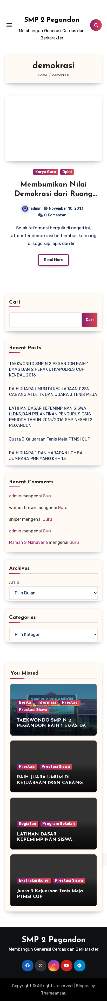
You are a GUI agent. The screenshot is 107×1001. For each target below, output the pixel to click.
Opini (67, 172)
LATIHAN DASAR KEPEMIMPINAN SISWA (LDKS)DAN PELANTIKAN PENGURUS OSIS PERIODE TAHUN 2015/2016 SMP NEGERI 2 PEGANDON (50, 417)
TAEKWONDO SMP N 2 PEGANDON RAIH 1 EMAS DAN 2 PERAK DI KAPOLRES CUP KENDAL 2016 (49, 369)
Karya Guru (45, 172)
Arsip (14, 582)
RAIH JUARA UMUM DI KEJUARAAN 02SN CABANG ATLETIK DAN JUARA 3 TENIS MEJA (53, 391)
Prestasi (70, 702)
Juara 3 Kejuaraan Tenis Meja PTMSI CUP (49, 439)
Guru (47, 495)
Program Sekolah (58, 823)
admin (36, 208)
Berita (25, 702)
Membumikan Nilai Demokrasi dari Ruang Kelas (54, 194)
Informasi (46, 702)
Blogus (82, 985)
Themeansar (53, 993)
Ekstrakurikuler (34, 880)
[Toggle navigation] (9, 25)
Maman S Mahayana (28, 542)
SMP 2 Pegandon (51, 20)
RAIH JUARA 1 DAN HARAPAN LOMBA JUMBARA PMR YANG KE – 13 (46, 455)
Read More (53, 260)
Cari (14, 302)
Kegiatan (27, 823)
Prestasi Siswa (33, 710)
